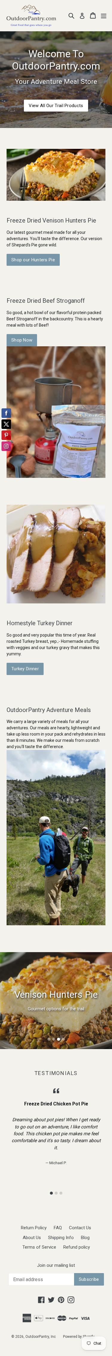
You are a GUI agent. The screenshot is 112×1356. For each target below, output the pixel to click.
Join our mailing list (56, 1265)
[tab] (48, 1039)
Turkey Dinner (25, 668)
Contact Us (80, 1227)
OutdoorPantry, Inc (40, 1337)
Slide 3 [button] (58, 1039)
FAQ (58, 1227)
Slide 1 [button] (48, 1039)
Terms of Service (39, 1247)
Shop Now (21, 340)
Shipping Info (61, 1237)
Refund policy (76, 1247)
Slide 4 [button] (63, 1039)
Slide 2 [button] (53, 1039)
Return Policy (34, 1227)
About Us (32, 1237)
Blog (85, 1237)
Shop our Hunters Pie (33, 259)
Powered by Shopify (79, 1337)
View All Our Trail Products (56, 105)
